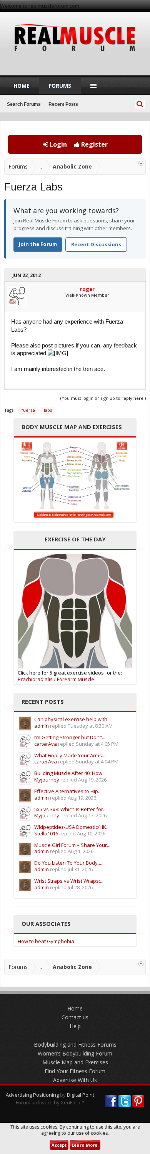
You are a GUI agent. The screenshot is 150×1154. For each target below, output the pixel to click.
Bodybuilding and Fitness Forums (75, 1044)
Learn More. (85, 1145)
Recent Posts (63, 104)
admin (41, 725)
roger (87, 289)
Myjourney (46, 779)
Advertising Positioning (32, 1094)
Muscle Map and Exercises (75, 1062)
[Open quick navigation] (140, 163)
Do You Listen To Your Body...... (69, 862)
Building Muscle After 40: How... (70, 773)
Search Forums (24, 104)
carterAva (45, 743)
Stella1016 (46, 833)
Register (94, 144)
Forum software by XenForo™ (50, 1102)
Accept (59, 1145)
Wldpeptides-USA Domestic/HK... (72, 826)
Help (75, 1026)
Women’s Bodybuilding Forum (75, 1053)
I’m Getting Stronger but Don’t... (69, 737)
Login (57, 144)
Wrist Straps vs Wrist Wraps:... (68, 880)
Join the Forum (38, 243)
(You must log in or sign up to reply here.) (103, 398)
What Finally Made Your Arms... (69, 755)
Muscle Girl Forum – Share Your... (72, 845)
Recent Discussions (96, 244)
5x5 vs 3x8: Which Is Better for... (70, 809)
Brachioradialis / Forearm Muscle (56, 679)
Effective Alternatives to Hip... (68, 791)
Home (21, 85)
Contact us (75, 1017)
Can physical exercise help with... (72, 719)
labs (48, 410)
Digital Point (80, 1094)
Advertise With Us (75, 1080)
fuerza (28, 410)
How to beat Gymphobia (46, 941)
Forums (60, 85)
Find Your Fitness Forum (75, 1071)
